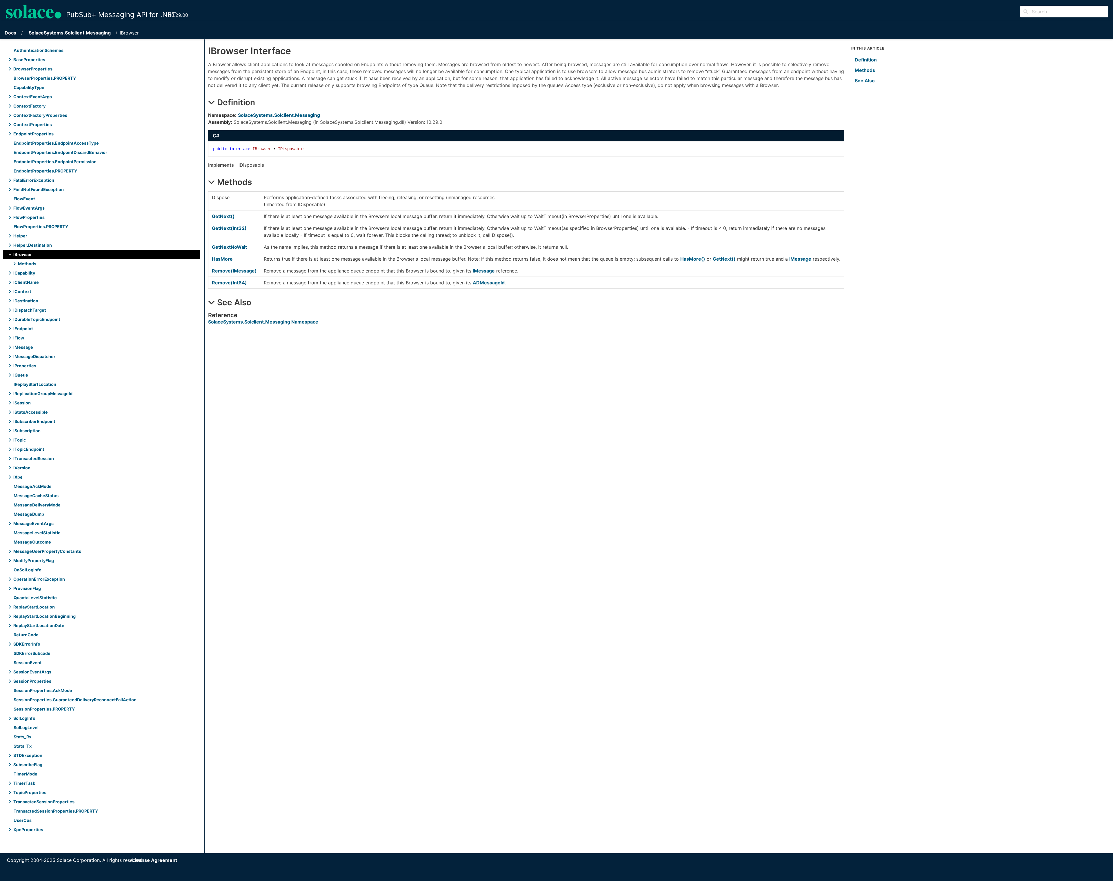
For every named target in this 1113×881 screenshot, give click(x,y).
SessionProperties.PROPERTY (44, 708)
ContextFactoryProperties (40, 115)
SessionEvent (28, 662)
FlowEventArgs (29, 208)
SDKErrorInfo (26, 644)
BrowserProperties (32, 68)
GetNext (223, 216)
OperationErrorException (39, 579)
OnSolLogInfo (27, 569)
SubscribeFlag (27, 764)
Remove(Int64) (229, 283)
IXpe (18, 477)
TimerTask (24, 783)
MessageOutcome (32, 542)
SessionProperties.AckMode (43, 690)
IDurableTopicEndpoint (36, 319)
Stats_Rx (22, 736)
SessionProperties (32, 681)
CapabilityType (29, 87)
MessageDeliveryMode (37, 504)
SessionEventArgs (32, 671)
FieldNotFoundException (38, 189)
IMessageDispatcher (34, 356)
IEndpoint (23, 328)
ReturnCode (26, 634)
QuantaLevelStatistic (35, 597)
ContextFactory (29, 105)
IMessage (23, 347)
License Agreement (154, 860)
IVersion (21, 467)
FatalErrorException (33, 180)
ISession (22, 402)
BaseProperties (29, 59)
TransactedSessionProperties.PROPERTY (56, 811)
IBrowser (22, 254)
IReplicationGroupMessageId (42, 393)
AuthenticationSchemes (38, 50)
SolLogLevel (26, 727)
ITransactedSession (33, 458)
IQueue (20, 375)
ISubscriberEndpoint (34, 421)
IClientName (26, 282)
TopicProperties (29, 792)
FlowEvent (24, 198)
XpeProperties (28, 829)
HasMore (222, 259)
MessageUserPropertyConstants (47, 551)
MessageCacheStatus (36, 495)
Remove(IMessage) (234, 271)
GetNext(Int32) (229, 228)
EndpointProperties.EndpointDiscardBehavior (60, 152)
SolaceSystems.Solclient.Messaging (70, 33)
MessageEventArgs (33, 523)
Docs (10, 33)
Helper (20, 235)
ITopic (19, 439)
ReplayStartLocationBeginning (44, 616)
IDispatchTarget (29, 310)
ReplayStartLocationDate (38, 625)
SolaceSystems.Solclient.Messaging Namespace (263, 322)
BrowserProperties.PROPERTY (45, 78)
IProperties (24, 365)
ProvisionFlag (27, 588)
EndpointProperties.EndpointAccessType (56, 143)
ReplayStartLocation (34, 606)
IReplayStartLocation (35, 384)
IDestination (25, 300)
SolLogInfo (24, 718)
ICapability (24, 272)
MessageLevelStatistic (37, 532)
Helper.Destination (32, 245)
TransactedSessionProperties (43, 801)
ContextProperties (32, 124)
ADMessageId (489, 283)
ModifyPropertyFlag (33, 560)
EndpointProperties (33, 133)
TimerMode (25, 773)
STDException (27, 755)
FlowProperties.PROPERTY (41, 226)
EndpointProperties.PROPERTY (45, 170)
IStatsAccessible (30, 412)
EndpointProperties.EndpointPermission (55, 161)
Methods (27, 263)
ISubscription (27, 430)
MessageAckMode (33, 486)
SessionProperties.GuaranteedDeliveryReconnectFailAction (75, 699)
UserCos (23, 820)
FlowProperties (29, 217)
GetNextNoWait (229, 247)
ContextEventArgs (32, 96)
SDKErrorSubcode (32, 653)
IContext (22, 291)
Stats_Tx (23, 746)
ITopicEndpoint (28, 449)
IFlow (18, 337)
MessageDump (29, 514)
